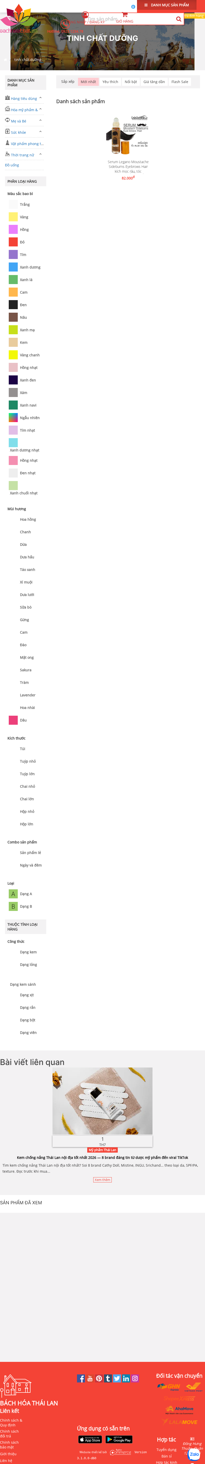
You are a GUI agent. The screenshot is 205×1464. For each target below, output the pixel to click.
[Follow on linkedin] (126, 1381)
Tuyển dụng (166, 1449)
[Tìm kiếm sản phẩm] (178, 19)
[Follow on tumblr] (108, 1381)
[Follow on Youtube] (90, 1381)
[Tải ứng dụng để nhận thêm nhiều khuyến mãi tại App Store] (90, 1439)
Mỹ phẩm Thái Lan (102, 1150)
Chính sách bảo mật (9, 1444)
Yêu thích (110, 81)
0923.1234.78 (72, 31)
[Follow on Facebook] (81, 1381)
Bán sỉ (167, 1456)
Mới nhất (88, 81)
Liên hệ (6, 1460)
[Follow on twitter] (117, 1381)
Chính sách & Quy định (11, 1422)
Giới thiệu (8, 1453)
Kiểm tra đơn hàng (190, 16)
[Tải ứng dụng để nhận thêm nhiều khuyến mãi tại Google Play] (119, 1439)
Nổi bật (131, 81)
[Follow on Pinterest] (99, 1381)
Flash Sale (180, 81)
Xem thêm (102, 1179)
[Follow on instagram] (135, 1381)
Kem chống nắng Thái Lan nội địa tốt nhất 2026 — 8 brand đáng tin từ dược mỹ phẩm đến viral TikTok (102, 1157)
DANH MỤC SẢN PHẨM (169, 5)
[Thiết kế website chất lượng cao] (119, 1452)
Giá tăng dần (154, 81)
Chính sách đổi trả (9, 1433)
